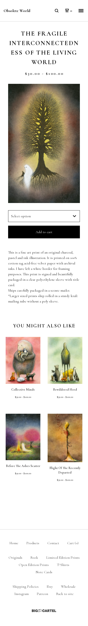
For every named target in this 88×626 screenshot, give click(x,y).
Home (13, 543)
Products (32, 543)
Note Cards (44, 572)
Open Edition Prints (34, 565)
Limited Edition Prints (63, 557)
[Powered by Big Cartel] (44, 610)
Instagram (21, 594)
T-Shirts (63, 565)
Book (34, 557)
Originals (15, 557)
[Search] (56, 10)
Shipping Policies (26, 586)
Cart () (73, 543)
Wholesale (68, 586)
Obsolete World (17, 10)
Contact (53, 543)
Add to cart (44, 232)
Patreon (42, 594)
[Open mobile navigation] (81, 10)
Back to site (65, 594)
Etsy (50, 586)
